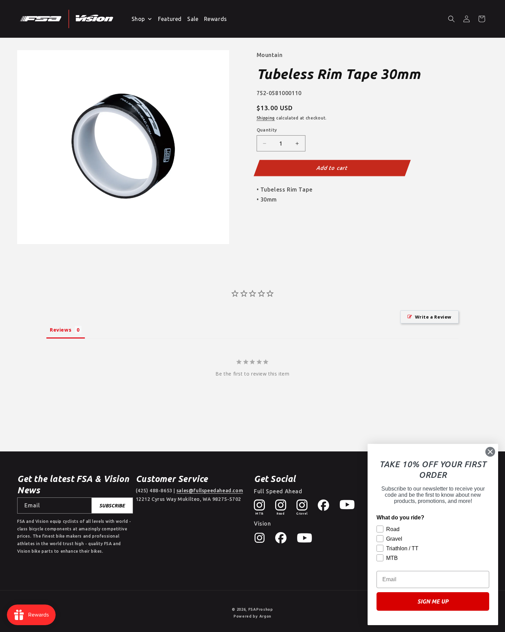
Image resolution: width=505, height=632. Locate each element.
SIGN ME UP (432, 601)
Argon (265, 616)
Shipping (266, 118)
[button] (451, 18)
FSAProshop (260, 609)
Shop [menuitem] (138, 19)
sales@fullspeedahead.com (210, 490)
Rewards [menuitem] (215, 19)
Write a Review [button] (433, 317)
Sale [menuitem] (192, 19)
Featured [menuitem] (170, 19)
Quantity (267, 129)
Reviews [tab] (60, 329)
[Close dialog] (490, 452)
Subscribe (112, 505)
